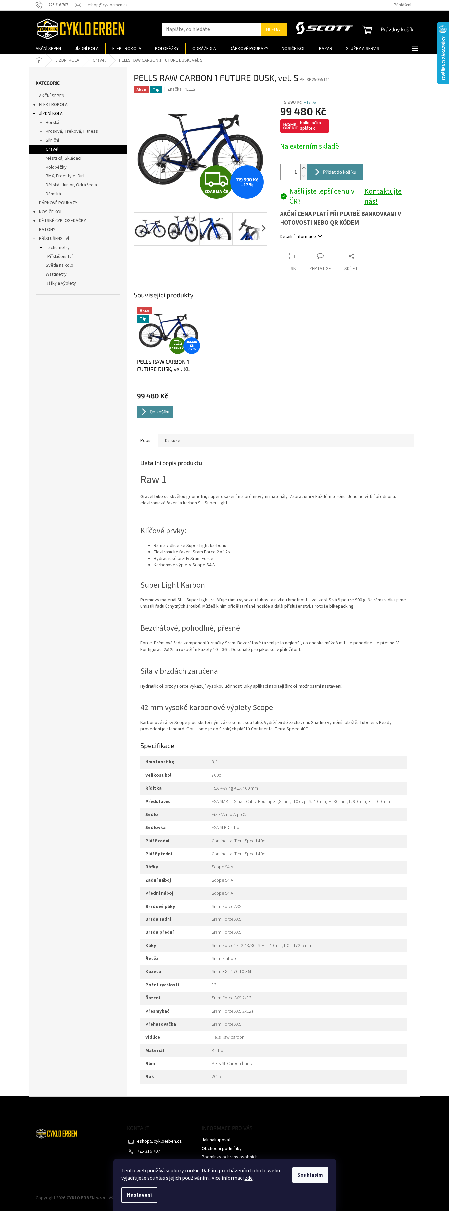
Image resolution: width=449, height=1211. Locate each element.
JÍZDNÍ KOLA (51, 113)
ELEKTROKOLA (53, 104)
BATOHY (47, 229)
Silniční (52, 140)
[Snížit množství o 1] (303, 176)
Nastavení (139, 1195)
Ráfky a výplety (61, 283)
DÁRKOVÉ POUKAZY (58, 203)
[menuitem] (48, 48)
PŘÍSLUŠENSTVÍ (54, 238)
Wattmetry (56, 274)
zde (249, 1178)
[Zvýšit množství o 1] (303, 168)
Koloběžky (56, 167)
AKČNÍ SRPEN (51, 96)
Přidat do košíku (339, 172)
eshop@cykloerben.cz (159, 1141)
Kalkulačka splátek (310, 126)
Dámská (53, 194)
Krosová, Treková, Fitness (72, 131)
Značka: (181, 89)
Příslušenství (60, 256)
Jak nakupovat (216, 1140)
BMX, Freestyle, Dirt (65, 176)
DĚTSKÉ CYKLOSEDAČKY (62, 220)
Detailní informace (298, 236)
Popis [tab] (146, 440)
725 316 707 (148, 1151)
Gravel (52, 149)
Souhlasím (310, 1175)
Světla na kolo (59, 265)
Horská (52, 122)
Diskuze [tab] (172, 440)
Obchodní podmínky (222, 1148)
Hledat (274, 29)
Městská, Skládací (63, 158)
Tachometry (58, 247)
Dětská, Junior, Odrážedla (71, 185)
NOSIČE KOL (50, 212)
